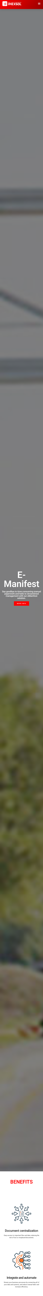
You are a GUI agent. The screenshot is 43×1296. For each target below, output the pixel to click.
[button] (39, 4)
